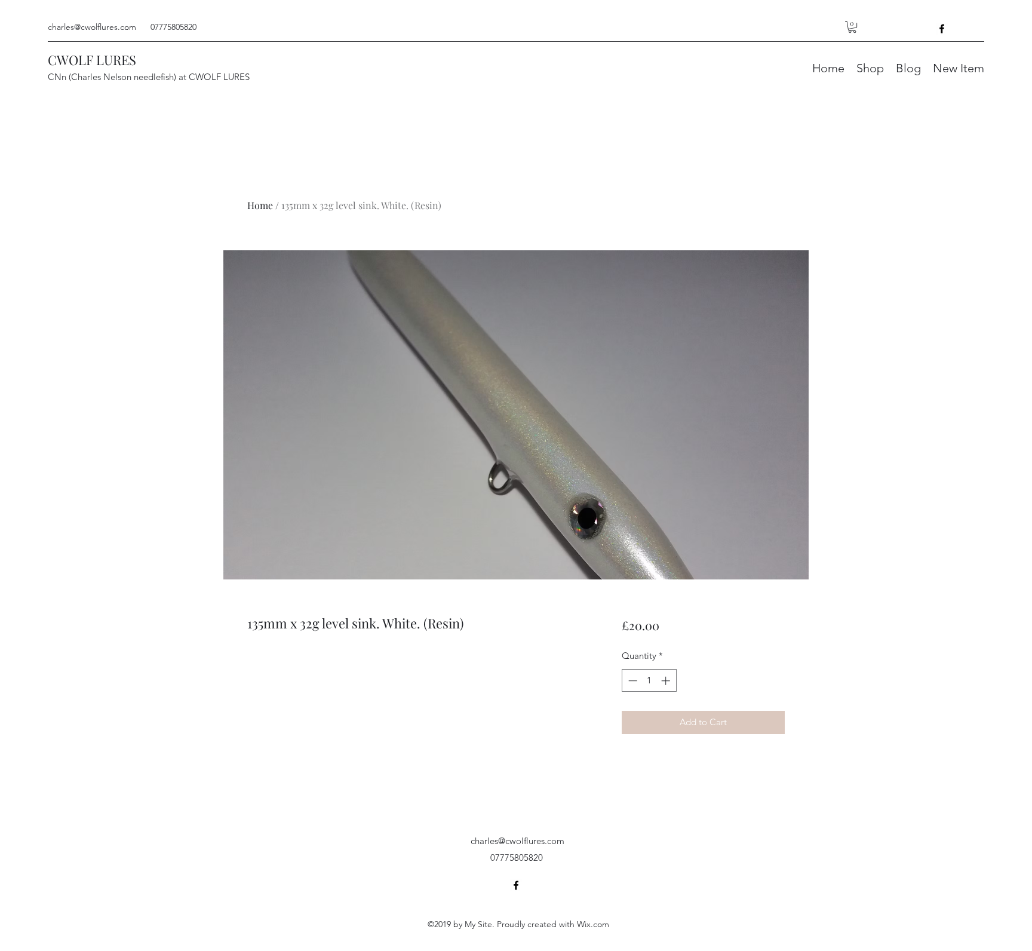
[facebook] (942, 29)
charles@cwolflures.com (92, 27)
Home (260, 205)
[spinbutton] (649, 681)
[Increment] (667, 681)
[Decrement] (632, 681)
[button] (852, 27)
